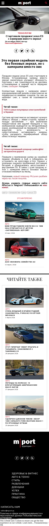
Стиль (16, 480)
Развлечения (20, 483)
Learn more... (28, 523)
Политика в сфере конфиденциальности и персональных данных (21, 514)
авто (4, 192)
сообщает (14, 86)
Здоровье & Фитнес (25, 473)
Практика (18, 493)
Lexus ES (32, 192)
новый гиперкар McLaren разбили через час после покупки (24, 177)
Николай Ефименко (13, 43)
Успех (15, 490)
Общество (18, 497)
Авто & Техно (20, 476)
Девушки (18, 487)
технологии (14, 192)
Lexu (24, 192)
